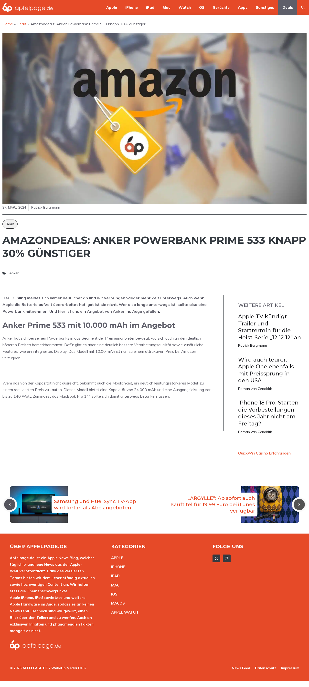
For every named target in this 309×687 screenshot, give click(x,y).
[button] (303, 7)
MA (114, 585)
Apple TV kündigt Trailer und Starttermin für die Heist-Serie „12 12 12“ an (269, 327)
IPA (114, 576)
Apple (111, 7)
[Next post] (299, 504)
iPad (150, 7)
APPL (116, 558)
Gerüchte (221, 7)
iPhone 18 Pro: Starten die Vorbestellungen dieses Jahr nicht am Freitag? (268, 413)
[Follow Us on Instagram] (227, 558)
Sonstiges (265, 7)
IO (113, 594)
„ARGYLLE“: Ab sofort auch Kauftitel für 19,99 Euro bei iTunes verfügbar (212, 504)
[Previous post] (9, 504)
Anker (14, 273)
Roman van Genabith (255, 388)
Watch (185, 7)
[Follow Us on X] (216, 558)
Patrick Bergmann (252, 345)
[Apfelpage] (27, 7)
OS (201, 7)
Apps (242, 7)
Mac (166, 7)
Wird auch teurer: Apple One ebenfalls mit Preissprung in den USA (266, 370)
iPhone (131, 7)
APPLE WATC (123, 612)
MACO (116, 603)
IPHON (117, 567)
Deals (287, 7)
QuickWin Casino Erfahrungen (264, 453)
